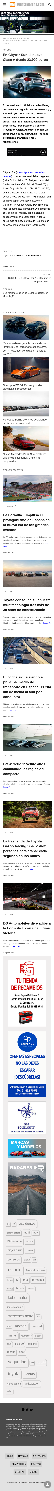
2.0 (14, 1224)
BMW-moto (14, 1241)
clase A (19, 255)
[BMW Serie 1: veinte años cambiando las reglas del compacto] (27, 737)
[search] (49, 4)
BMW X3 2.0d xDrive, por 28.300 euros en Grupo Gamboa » (29, 279)
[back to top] (47, 1484)
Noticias (25, 39)
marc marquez (15, 1307)
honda (20, 1288)
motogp (20, 1326)
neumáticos (26, 1335)
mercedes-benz (33, 255)
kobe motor (18, 1298)
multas (12, 1335)
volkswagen (32, 1383)
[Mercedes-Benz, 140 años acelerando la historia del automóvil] (26, 403)
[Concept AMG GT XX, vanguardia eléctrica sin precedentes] (26, 369)
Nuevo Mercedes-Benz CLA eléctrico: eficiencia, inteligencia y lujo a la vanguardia (25, 458)
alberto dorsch (13, 1233)
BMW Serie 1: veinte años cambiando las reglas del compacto (24, 769)
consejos (13, 1259)
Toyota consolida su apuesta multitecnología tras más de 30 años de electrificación (27, 605)
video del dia (14, 1383)
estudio (14, 1269)
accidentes (27, 1223)
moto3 (9, 1326)
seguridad (17, 1362)
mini (38, 1317)
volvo (9, 1391)
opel (9, 1344)
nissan (38, 1336)
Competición (11, 506)
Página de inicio (10, 39)
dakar (27, 1259)
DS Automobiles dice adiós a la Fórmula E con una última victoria (27, 928)
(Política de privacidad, (36, 1424)
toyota (13, 1373)
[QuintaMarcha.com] (27, 4)
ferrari (10, 1280)
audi (27, 1232)
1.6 (8, 1224)
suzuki (41, 1362)
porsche (32, 1343)
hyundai (31, 1288)
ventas (30, 1374)
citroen (29, 1241)
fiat (17, 1280)
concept (29, 1250)
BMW (35, 1233)
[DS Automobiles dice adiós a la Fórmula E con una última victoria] (27, 896)
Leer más (47, 623)
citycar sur (8, 255)
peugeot (19, 1344)
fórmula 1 (38, 1279)
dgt (34, 1260)
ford (25, 1279)
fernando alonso (35, 1270)
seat (21, 1351)
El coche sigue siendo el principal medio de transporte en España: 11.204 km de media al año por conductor (27, 687)
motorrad (36, 1326)
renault (11, 1351)
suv (32, 1363)
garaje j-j (10, 1288)
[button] (27, 82)
